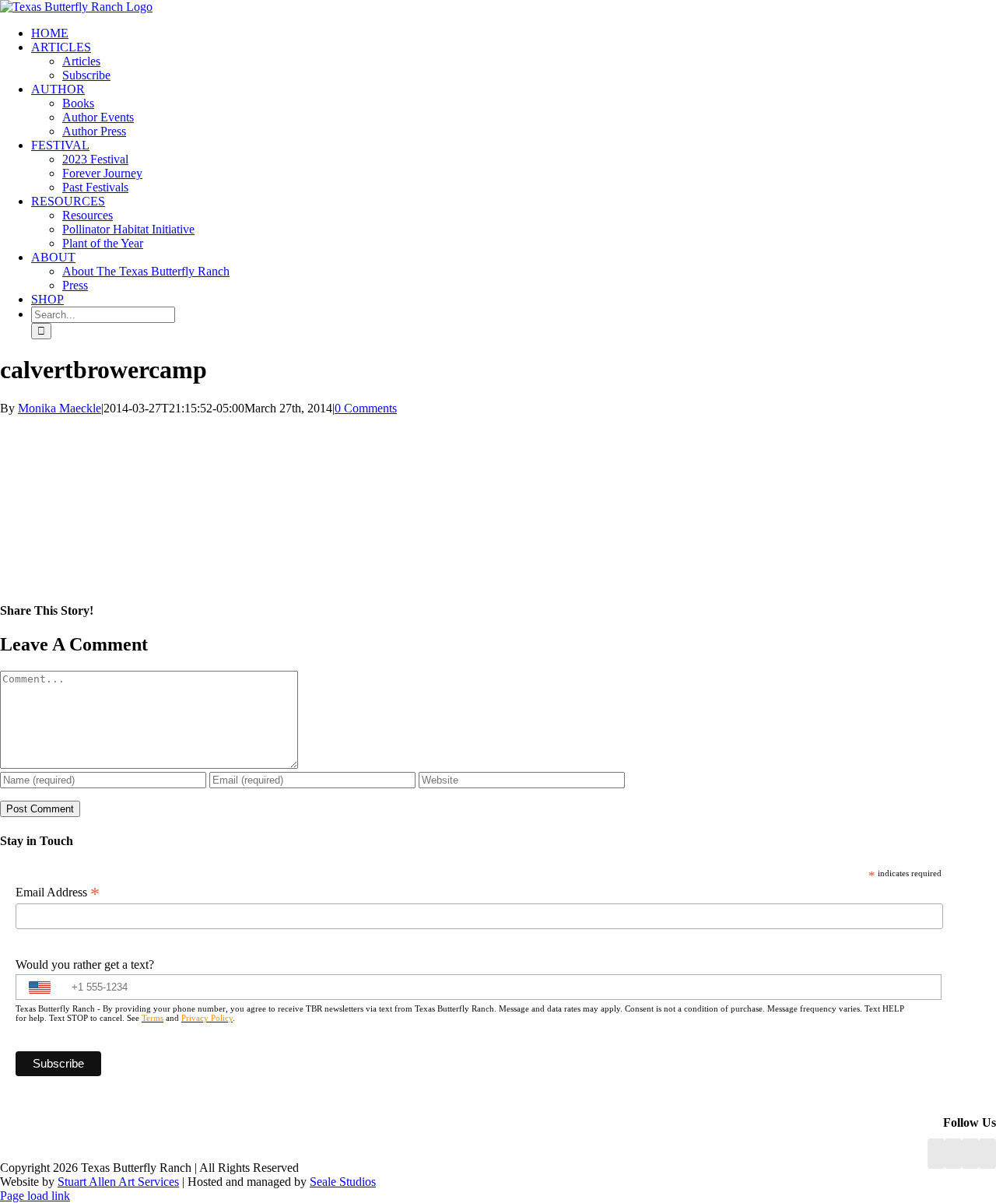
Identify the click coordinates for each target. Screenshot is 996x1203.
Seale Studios (343, 1181)
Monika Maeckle (59, 408)
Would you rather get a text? (85, 964)
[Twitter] (987, 1153)
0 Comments (366, 408)
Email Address (58, 892)
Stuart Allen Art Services (118, 1181)
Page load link (35, 1195)
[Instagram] (970, 1153)
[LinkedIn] (953, 1153)
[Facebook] (936, 1153)
